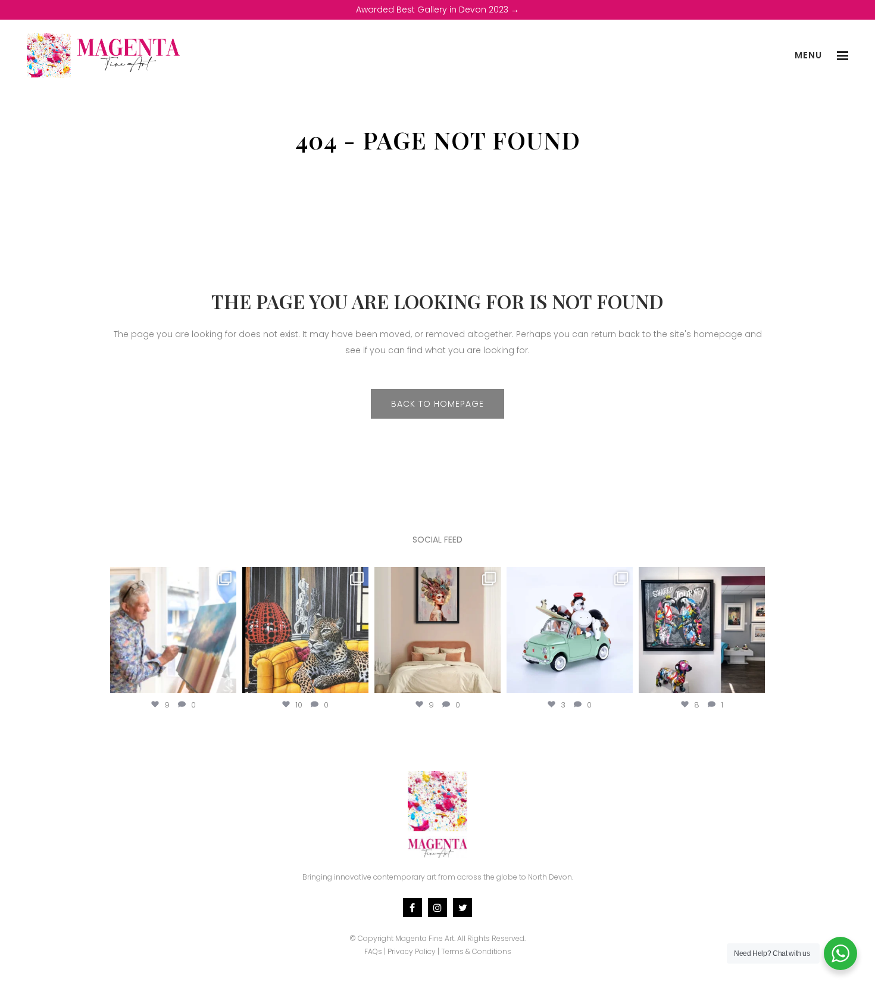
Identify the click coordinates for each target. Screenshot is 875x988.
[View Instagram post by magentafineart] (225, 682)
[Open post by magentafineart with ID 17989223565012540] (437, 630)
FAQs (373, 951)
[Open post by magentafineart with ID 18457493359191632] (173, 630)
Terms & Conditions (476, 951)
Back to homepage (437, 404)
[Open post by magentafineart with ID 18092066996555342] (570, 630)
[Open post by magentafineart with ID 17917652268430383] (702, 630)
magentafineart (173, 577)
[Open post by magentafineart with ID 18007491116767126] (305, 630)
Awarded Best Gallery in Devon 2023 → (437, 9)
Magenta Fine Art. (425, 938)
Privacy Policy (412, 951)
